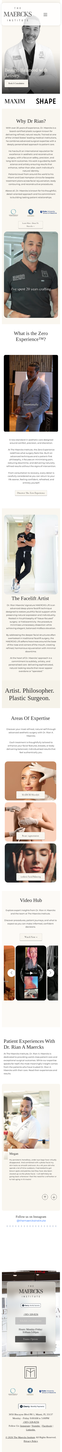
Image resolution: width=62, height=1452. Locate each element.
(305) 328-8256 (30, 1314)
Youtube (36, 1426)
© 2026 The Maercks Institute (20, 1437)
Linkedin (31, 1429)
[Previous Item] (11, 973)
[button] (52, 314)
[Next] (54, 1197)
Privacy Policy (31, 1441)
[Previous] (45, 1197)
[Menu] (41, 14)
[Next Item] (50, 973)
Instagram (25, 1426)
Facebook (47, 1426)
